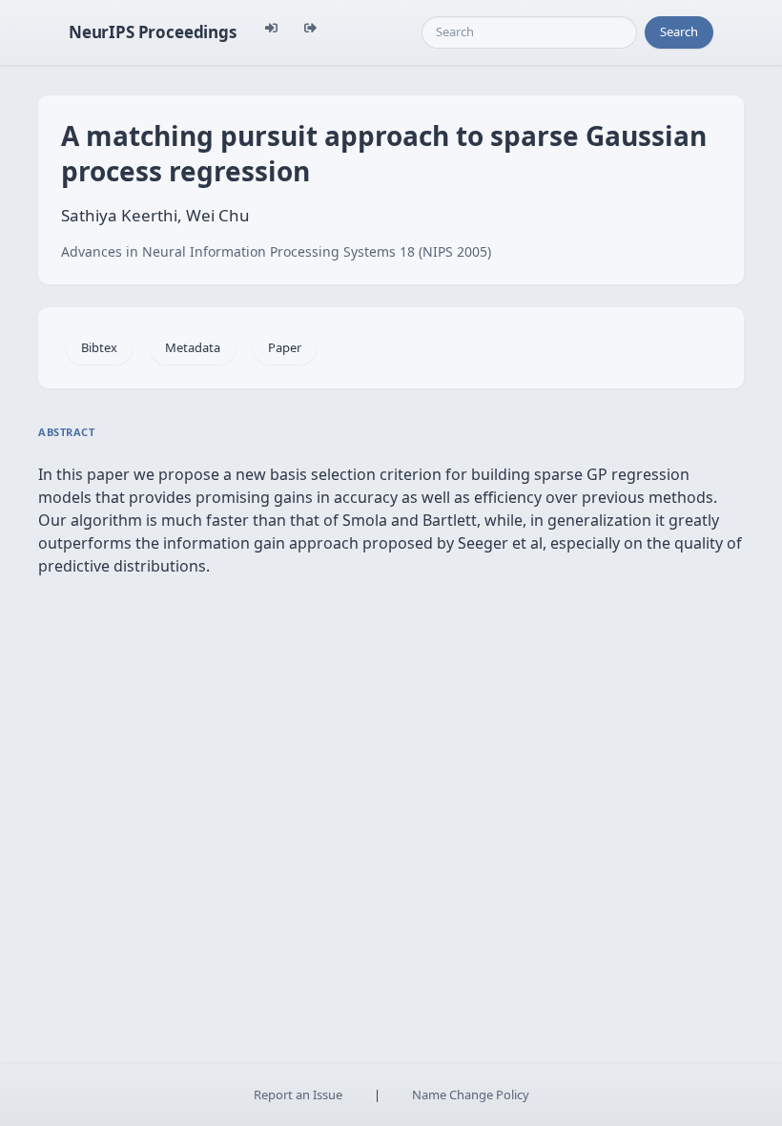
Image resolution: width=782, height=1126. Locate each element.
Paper (284, 347)
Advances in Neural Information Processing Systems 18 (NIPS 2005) (276, 251)
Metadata (192, 347)
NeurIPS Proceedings (153, 32)
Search (679, 31)
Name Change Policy (470, 1094)
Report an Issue (298, 1094)
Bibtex (99, 347)
